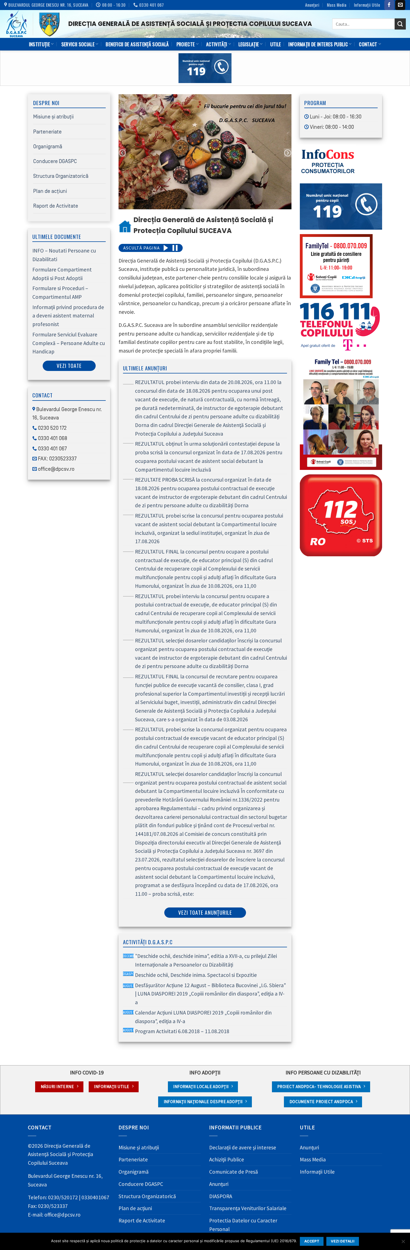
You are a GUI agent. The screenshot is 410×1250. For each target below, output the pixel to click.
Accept (311, 1241)
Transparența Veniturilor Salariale (247, 1208)
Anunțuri (312, 5)
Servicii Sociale (78, 44)
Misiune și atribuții (53, 117)
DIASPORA (220, 1196)
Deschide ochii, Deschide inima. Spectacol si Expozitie (190, 974)
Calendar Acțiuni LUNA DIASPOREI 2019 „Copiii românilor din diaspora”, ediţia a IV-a (197, 1017)
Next (287, 152)
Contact (368, 44)
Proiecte (186, 44)
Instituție (39, 44)
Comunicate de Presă (233, 1171)
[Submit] (400, 24)
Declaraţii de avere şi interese (242, 1147)
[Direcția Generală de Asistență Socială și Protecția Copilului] (32, 24)
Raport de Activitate (55, 206)
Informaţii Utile (367, 5)
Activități (216, 44)
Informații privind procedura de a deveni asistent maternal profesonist (68, 315)
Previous (122, 152)
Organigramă (47, 147)
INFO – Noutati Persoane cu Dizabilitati (64, 255)
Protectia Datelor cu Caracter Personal (243, 1224)
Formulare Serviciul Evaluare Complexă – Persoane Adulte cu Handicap (68, 343)
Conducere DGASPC (55, 161)
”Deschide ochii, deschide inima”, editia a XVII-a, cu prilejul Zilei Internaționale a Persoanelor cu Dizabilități (200, 960)
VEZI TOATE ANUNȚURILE (205, 912)
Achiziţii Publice (226, 1159)
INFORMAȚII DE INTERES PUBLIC (318, 44)
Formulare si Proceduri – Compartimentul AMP (60, 292)
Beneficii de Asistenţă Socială (137, 44)
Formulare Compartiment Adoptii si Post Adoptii (62, 273)
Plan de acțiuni (50, 191)
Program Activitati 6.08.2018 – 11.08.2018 (176, 1031)
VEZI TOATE (69, 365)
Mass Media (336, 5)
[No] (403, 1243)
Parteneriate (47, 132)
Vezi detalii (342, 1241)
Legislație (248, 44)
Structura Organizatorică (60, 176)
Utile (275, 44)
